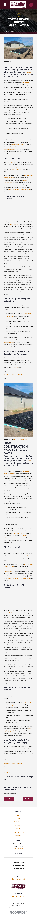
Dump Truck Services (18, 832)
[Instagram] (24, 896)
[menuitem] (11, 908)
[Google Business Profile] (13, 896)
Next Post (28, 799)
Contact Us (18, 835)
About (18, 818)
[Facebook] (17, 896)
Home (18, 815)
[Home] (18, 4)
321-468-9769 (18, 879)
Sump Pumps (18, 825)
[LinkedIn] (20, 896)
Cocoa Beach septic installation (13, 374)
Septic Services (18, 822)
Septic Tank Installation (20, 439)
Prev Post (9, 799)
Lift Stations (18, 829)
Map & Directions (18, 849)
